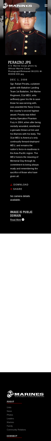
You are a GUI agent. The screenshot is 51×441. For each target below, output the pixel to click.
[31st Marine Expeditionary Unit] (17, 6)
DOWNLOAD (21, 184)
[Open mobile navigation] (46, 6)
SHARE (17, 189)
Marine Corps (25, 394)
